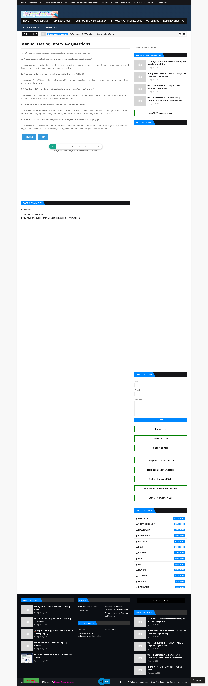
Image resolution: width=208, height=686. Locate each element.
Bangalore (158, 518)
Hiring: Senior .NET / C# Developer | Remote (50, 644)
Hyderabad (158, 530)
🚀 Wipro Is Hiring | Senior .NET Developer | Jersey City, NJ (53, 632)
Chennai (158, 553)
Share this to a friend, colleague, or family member (116, 608)
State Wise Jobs (35, 2)
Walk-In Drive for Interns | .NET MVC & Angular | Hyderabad (165, 87)
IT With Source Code (86, 610)
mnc (158, 564)
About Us (104, 2)
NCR (158, 558)
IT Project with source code (138, 682)
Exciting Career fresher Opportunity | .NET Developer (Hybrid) (167, 63)
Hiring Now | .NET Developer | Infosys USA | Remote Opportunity (166, 75)
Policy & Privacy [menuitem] (32, 28)
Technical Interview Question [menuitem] (90, 21)
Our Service (137, 2)
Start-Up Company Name (160, 498)
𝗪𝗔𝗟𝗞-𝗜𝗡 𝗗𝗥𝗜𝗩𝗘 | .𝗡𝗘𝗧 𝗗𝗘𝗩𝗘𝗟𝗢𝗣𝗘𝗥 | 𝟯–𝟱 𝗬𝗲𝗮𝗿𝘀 (52, 620)
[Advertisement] (75, 178)
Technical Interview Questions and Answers (117, 614)
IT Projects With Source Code (160, 460)
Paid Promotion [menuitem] (171, 21)
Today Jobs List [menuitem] (41, 21)
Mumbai (158, 570)
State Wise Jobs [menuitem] (62, 21)
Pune (158, 547)
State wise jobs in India (87, 607)
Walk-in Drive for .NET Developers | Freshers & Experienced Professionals (164, 99)
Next (43, 137)
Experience (158, 535)
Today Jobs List (160, 438)
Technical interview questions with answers (81, 2)
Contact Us (162, 2)
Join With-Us (161, 429)
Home (23, 2)
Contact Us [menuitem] (51, 28)
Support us (197, 680)
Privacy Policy (149, 2)
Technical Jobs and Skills (120, 2)
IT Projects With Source (53, 2)
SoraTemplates (36, 682)
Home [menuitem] (26, 21)
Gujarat (158, 581)
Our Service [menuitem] (152, 21)
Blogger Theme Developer (64, 682)
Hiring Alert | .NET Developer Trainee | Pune (52, 608)
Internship (158, 587)
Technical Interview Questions (160, 470)
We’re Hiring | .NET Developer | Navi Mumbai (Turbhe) (92, 34)
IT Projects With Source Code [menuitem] (126, 21)
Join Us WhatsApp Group (160, 113)
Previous (29, 137)
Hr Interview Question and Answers (160, 488)
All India (158, 576)
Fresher (158, 541)
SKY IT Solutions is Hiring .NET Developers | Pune (53, 656)
